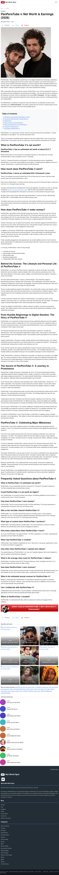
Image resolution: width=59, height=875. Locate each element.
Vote (2, 807)
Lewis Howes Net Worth (13, 762)
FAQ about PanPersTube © (12, 128)
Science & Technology (6, 855)
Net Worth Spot (10, 2)
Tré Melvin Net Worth (13, 756)
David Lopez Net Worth (29, 662)
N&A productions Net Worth (15, 749)
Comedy (7, 8)
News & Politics (4, 846)
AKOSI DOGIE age (46, 691)
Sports (2, 859)
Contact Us (3, 816)
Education (3, 830)
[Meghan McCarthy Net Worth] (3, 742)
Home (2, 8)
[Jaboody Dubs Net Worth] (10, 655)
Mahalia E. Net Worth (29, 682)
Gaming (3, 837)
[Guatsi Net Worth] (48, 635)
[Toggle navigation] (56, 2)
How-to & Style (4, 839)
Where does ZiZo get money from (25, 687)
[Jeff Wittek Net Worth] (29, 635)
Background (7, 121)
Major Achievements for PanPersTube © (15, 124)
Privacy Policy (4, 813)
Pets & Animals (4, 852)
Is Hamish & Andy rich (41, 687)
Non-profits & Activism (6, 848)
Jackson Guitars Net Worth (10, 682)
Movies (2, 841)
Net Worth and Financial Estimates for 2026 (16, 117)
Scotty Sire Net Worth (13, 722)
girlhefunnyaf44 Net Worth (48, 682)
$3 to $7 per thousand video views (17, 190)
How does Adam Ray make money (23, 689)
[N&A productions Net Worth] (3, 748)
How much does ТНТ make (42, 689)
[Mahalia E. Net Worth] (29, 675)
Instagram (3, 809)
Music (2, 843)
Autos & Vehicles (5, 826)
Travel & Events (5, 864)
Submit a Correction (6, 818)
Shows (2, 857)
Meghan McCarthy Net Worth (15, 742)
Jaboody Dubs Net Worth (10, 662)
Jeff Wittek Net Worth (29, 642)
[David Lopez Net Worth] (29, 655)
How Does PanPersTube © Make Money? (16, 119)
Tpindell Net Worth (12, 709)
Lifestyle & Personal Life (11, 126)
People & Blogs (4, 850)
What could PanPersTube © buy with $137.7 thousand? (34, 608)
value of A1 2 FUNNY (21, 691)
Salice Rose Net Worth (13, 729)
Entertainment (4, 832)
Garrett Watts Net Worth (10, 642)
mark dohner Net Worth (13, 702)
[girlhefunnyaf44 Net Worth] (48, 675)
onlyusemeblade (5, 693)
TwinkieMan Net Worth (49, 662)
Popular (3, 804)
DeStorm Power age (34, 691)
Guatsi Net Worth (48, 642)
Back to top (54, 769)
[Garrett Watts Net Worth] (10, 635)
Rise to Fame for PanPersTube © (13, 123)
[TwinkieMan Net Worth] (48, 655)
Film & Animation (5, 835)
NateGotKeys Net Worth (13, 716)
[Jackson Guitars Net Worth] (10, 675)
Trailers (2, 861)
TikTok (2, 811)
